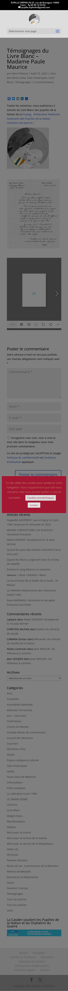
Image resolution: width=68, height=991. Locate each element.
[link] (34, 19)
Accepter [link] (34, 505)
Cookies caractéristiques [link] (41, 497)
